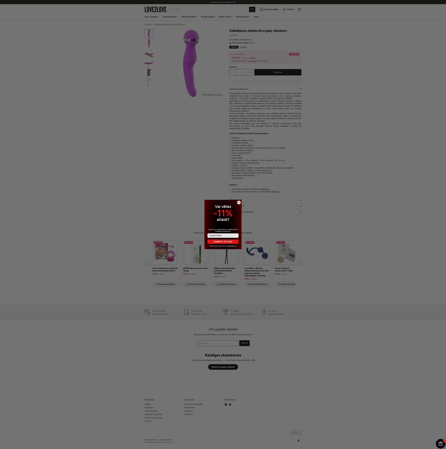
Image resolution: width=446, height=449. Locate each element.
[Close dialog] (239, 202)
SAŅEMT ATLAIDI (223, 241)
